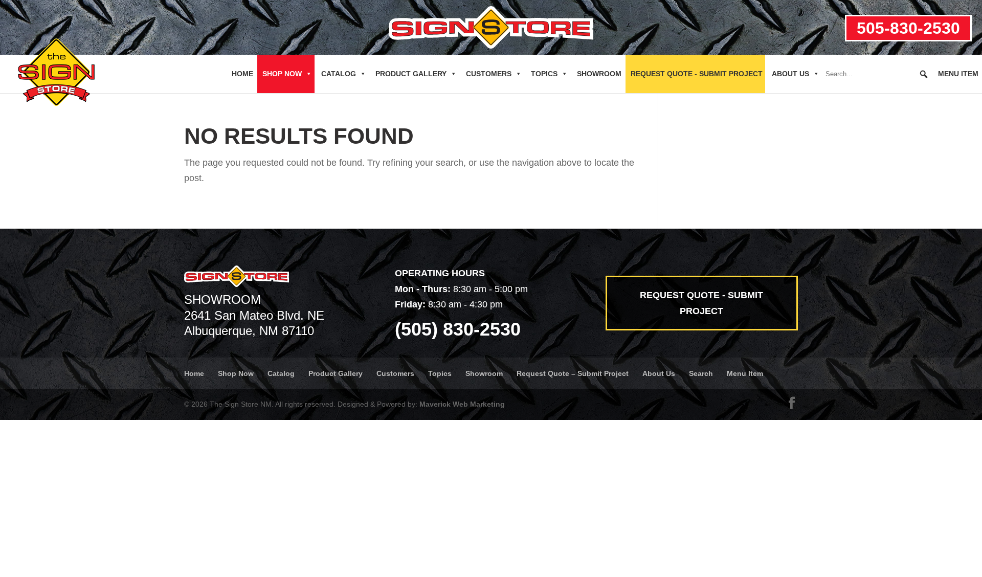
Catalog (338, 74)
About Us (790, 74)
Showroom (599, 74)
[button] (923, 74)
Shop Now (282, 74)
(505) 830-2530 (458, 329)
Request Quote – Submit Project (573, 373)
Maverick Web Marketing (462, 404)
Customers (488, 74)
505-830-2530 (908, 28)
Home (242, 74)
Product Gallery (411, 74)
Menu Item (958, 74)
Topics (544, 74)
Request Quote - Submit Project (697, 74)
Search (701, 373)
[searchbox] (877, 74)
